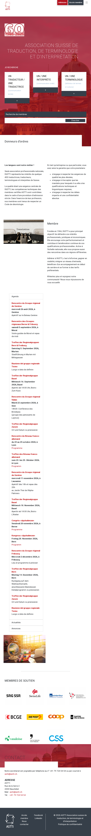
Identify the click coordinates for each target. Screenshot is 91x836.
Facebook (38, 815)
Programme (17, 448)
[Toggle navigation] (86, 4)
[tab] (26, 296)
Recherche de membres (16, 114)
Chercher (75, 120)
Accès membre (75, 2)
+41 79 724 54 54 (18, 795)
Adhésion (62, 2)
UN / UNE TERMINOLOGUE (74, 81)
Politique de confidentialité (70, 824)
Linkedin (38, 818)
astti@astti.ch (11, 774)
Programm (16, 466)
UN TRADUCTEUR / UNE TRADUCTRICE (16, 85)
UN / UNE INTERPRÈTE (45, 80)
